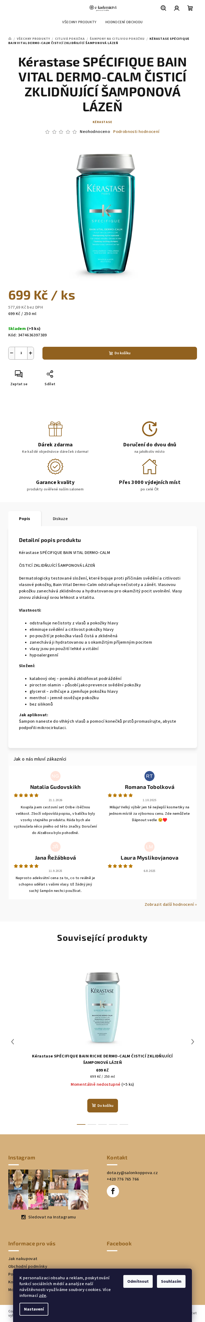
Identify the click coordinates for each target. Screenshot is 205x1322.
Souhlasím (171, 1281)
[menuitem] (79, 22)
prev (12, 1041)
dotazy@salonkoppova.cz (132, 1173)
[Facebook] (113, 1191)
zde (42, 1296)
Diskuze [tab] (60, 519)
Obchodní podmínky (28, 1266)
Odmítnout (138, 1281)
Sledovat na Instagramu (52, 1217)
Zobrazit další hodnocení (169, 904)
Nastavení (34, 1309)
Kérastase (102, 122)
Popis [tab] (24, 519)
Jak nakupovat (23, 1259)
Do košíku (123, 353)
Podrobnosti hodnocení (136, 132)
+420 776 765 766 (123, 1179)
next (192, 1041)
